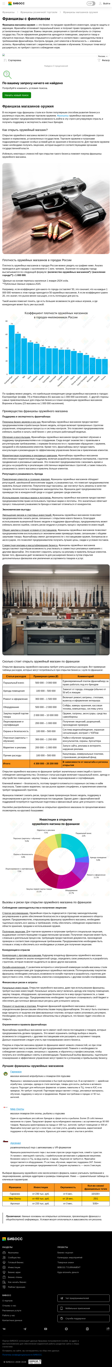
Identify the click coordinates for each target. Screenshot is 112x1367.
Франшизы (63, 115)
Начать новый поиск (17, 95)
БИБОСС (19, 3)
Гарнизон (16, 1071)
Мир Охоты (17, 1109)
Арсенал (15, 1143)
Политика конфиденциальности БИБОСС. (22, 1355)
